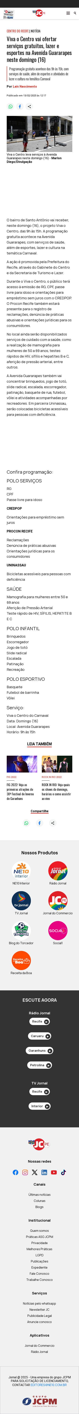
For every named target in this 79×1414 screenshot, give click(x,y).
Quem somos (39, 1231)
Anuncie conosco (39, 1322)
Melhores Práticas (39, 1249)
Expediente (39, 1267)
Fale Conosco (39, 1273)
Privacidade (39, 1243)
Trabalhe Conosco (39, 1280)
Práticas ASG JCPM (39, 1237)
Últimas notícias (40, 1195)
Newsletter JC (39, 1309)
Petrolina (39, 1065)
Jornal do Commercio (39, 1345)
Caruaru (40, 1036)
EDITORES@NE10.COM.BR (49, 1385)
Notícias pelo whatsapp (39, 1303)
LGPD (40, 1255)
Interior (39, 1106)
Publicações (39, 1261)
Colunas (39, 1201)
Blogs (39, 1207)
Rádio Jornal (39, 1352)
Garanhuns (40, 1050)
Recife (39, 1021)
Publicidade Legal (39, 1316)
